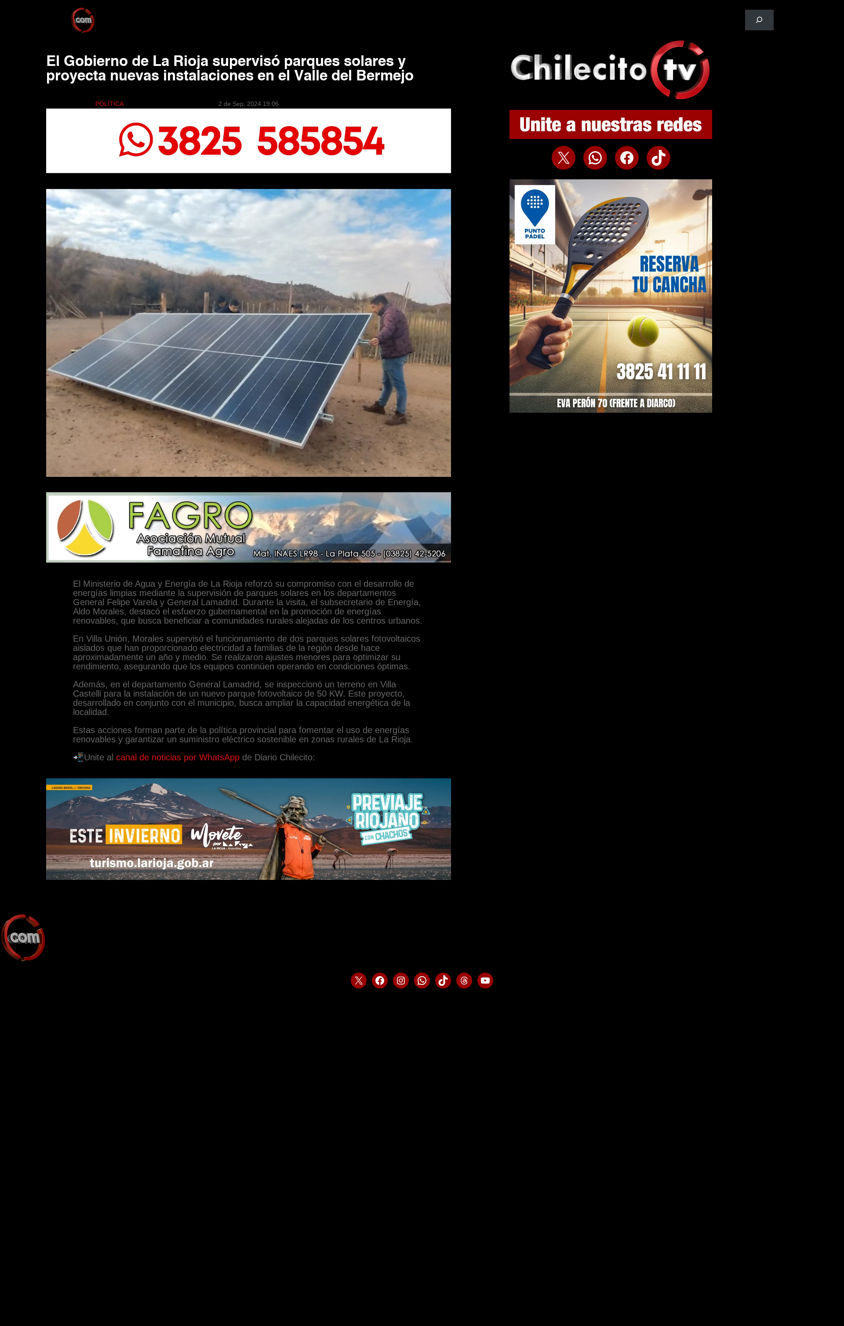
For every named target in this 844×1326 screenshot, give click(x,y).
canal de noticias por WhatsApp (179, 757)
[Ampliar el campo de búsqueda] (759, 20)
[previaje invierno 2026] (248, 877)
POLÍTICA (109, 103)
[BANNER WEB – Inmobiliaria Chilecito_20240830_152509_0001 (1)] (248, 170)
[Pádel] (610, 410)
